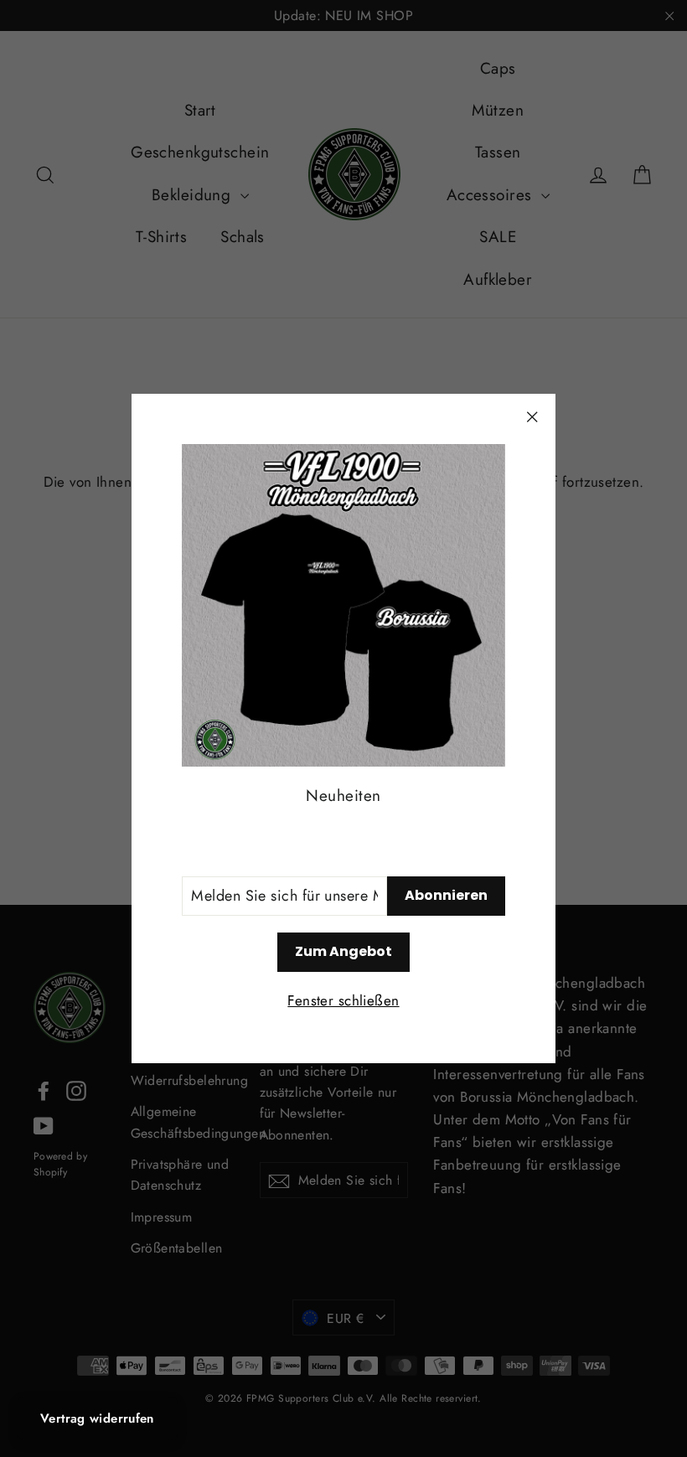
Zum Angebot (343, 951)
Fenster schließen (343, 1000)
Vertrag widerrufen (97, 1418)
